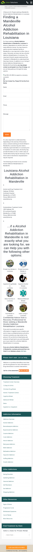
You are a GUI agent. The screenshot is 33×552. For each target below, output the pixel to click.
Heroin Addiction (8, 440)
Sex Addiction (7, 488)
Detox (5, 403)
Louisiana (10, 6)
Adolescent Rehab (8, 400)
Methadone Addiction (9, 451)
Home (6, 6)
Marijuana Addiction (9, 444)
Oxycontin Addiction (9, 455)
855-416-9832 (24, 370)
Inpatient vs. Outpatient (10, 407)
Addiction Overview (8, 419)
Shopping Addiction (8, 492)
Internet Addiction (8, 481)
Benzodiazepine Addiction (10, 426)
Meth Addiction (7, 448)
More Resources (8, 518)
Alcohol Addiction (8, 423)
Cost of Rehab (7, 515)
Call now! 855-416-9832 (16, 547)
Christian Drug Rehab (9, 389)
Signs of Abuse (7, 504)
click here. (23, 351)
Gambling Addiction (9, 478)
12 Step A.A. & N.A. (8, 385)
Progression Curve (8, 508)
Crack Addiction (7, 437)
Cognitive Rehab (8, 396)
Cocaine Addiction (8, 433)
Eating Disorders (8, 474)
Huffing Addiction (8, 458)
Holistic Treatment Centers (11, 392)
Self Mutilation (7, 485)
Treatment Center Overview (11, 382)
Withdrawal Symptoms (9, 511)
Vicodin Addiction (8, 462)
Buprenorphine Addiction (10, 430)
